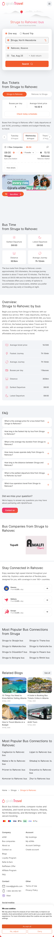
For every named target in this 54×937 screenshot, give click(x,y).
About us (6, 845)
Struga (14, 790)
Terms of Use (31, 886)
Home (4, 790)
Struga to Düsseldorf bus (14, 652)
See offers (14, 194)
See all (47, 673)
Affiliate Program (9, 870)
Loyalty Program (9, 858)
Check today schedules (27, 114)
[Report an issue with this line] (48, 147)
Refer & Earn (7, 862)
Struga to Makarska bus (14, 646)
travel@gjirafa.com (14, 886)
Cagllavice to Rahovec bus (13, 753)
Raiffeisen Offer (8, 866)
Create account (32, 849)
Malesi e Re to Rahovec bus (13, 762)
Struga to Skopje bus (12, 640)
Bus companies (8, 841)
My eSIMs (30, 841)
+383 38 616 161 (13, 891)
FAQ (4, 874)
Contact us (10, 510)
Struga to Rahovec (15, 94)
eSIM (4, 837)
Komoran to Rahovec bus (14, 778)
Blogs (4, 854)
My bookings (31, 837)
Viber (8, 895)
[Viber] (3, 895)
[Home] (12, 4)
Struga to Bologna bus (13, 657)
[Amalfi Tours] (36, 545)
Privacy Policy (32, 890)
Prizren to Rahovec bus (13, 769)
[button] (27, 422)
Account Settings (33, 845)
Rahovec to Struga (39, 94)
